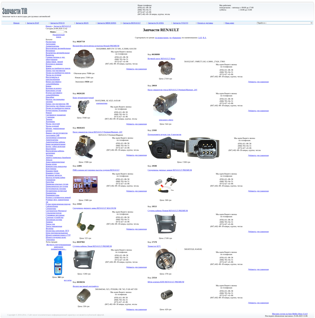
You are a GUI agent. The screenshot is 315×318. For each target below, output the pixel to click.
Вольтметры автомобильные (58, 53)
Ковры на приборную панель (58, 68)
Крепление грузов (53, 90)
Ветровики (50, 51)
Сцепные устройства (54, 217)
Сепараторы (51, 208)
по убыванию (175, 38)
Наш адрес (229, 23)
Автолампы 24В (52, 135)
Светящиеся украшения (56, 115)
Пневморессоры (52, 195)
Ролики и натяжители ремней (58, 197)
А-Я (200, 38)
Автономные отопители (56, 138)
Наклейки (50, 97)
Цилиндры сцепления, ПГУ (57, 231)
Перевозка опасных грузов (57, 184)
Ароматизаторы (52, 46)
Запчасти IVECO (57, 23)
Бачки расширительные (55, 144)
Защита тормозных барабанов (58, 157)
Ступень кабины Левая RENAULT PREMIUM (92, 246)
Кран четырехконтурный (83, 98)
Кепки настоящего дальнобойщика (53, 83)
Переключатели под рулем (57, 186)
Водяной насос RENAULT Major (161, 59)
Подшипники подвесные (56, 191)
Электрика (50, 240)
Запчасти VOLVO (180, 23)
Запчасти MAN (82, 23)
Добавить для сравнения (136, 69)
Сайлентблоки (52, 206)
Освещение (50, 180)
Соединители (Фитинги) (56, 211)
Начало (16, 23)
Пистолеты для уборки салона (58, 106)
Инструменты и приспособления (53, 78)
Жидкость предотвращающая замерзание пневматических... (58, 247)
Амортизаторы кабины (55, 142)
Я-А (204, 38)
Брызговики (51, 149)
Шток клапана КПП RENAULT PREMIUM (166, 282)
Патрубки (50, 182)
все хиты (67, 280)
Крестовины (51, 169)
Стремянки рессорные (55, 215)
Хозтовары (50, 121)
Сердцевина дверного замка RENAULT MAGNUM (94, 208)
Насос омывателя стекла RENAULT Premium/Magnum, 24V (172, 90)
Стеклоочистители (54, 213)
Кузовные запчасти (54, 175)
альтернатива (101, 103)
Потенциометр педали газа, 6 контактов (164, 134)
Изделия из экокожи (54, 64)
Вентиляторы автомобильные (58, 48)
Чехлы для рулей (53, 124)
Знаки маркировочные (55, 162)
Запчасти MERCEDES (106, 23)
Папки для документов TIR (57, 104)
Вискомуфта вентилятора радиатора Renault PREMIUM (96, 46)
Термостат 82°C (154, 246)
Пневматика (51, 193)
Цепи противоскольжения (57, 233)
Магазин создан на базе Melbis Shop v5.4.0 (289, 314)
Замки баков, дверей (54, 62)
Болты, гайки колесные (55, 146)
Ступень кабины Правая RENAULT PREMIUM (168, 211)
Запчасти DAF (33, 23)
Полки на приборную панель (58, 73)
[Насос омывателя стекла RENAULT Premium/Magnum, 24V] (165, 116)
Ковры (48, 66)
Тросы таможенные (54, 226)
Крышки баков (52, 171)
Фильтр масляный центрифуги (86, 286)
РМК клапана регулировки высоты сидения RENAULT (96, 170)
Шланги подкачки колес (56, 237)
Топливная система (54, 220)
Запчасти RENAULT (132, 23)
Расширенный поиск (59, 36)
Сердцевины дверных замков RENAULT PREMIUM (170, 170)
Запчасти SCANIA (156, 23)
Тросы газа (50, 224)
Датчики (49, 155)
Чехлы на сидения (53, 75)
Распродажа (51, 42)
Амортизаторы (52, 140)
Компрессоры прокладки (56, 166)
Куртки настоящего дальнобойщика (54, 94)
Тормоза (49, 222)
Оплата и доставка (205, 23)
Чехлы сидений (52, 126)
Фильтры (49, 228)
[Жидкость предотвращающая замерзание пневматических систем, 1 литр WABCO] (58, 275)
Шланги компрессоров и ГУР (58, 235)
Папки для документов (55, 70)
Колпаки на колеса (53, 88)
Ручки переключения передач (58, 204)
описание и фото (166, 120)
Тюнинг (49, 119)
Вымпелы (50, 55)
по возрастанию (161, 38)
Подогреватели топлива (56, 189)
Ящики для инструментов (57, 133)
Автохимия (50, 44)
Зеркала (49, 160)
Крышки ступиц (53, 173)
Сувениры (50, 117)
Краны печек (51, 164)
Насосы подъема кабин (55, 177)
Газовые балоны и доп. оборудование (55, 58)
